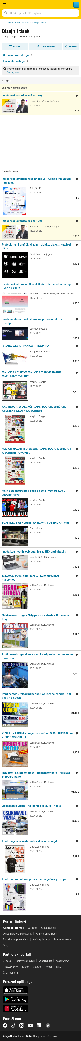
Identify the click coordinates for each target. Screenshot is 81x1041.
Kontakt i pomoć (13, 928)
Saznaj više (13, 72)
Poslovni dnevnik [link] (25, 961)
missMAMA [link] (62, 961)
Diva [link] (58, 966)
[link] (40, 55)
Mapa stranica (62, 939)
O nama (32, 928)
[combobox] (40, 13)
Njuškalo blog (48, 1025)
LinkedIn (39, 1025)
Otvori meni (4, 4)
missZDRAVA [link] (10, 966)
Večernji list (45, 961)
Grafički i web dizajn (16, 55)
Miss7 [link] (25, 966)
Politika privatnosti (46, 933)
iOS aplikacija (15, 990)
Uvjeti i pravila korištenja (17, 933)
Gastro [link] (37, 966)
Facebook (5, 1025)
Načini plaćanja (41, 939)
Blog (5, 945)
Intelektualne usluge (18, 22)
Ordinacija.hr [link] (10, 972)
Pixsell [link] (48, 966)
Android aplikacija (15, 999)
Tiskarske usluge (14, 61)
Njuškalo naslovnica (40, 4)
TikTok (13, 1025)
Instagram (21, 1025)
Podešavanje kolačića (16, 939)
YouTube (30, 1025)
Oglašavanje (48, 928)
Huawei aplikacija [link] (15, 1008)
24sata (7, 961)
